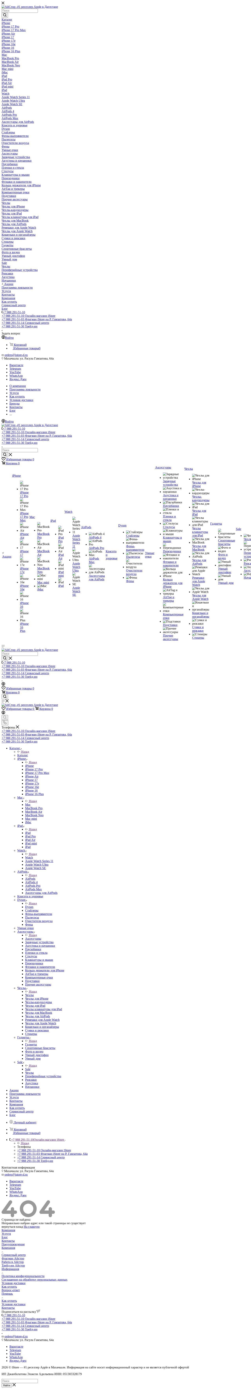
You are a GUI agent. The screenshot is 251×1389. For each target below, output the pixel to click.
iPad (28, 832)
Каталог (22, 755)
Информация (10, 1269)
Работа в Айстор (13, 1262)
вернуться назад (12, 1226)
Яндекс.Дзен (17, 379)
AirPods (30, 878)
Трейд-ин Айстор (13, 1265)
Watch (29, 857)
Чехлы (29, 995)
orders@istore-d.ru (16, 355)
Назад (25, 751)
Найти (6, 1385)
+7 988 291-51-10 (14, 312)
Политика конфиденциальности (23, 1276)
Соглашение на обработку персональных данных (34, 1279)
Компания (8, 1230)
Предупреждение (13, 1244)
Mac (28, 804)
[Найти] (5, 15)
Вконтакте (16, 365)
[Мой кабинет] (3, 684)
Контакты (8, 1240)
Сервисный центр (14, 1255)
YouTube (15, 372)
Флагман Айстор (13, 1258)
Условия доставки (13, 1283)
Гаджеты (31, 1044)
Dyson (29, 907)
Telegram (15, 368)
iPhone (29, 765)
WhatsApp (16, 375)
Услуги (6, 1233)
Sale (27, 1069)
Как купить (9, 1286)
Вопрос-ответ (11, 1290)
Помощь (7, 1293)
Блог (5, 1237)
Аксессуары (33, 938)
